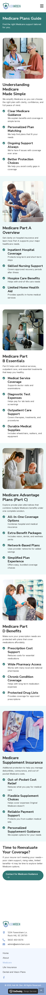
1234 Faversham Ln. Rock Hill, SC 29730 (17, 934)
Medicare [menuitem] (7, 962)
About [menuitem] (6, 958)
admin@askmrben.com (19, 944)
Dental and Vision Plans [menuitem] (14, 972)
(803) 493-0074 (15, 940)
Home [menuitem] (6, 953)
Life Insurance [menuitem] (10, 967)
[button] (4, 977)
